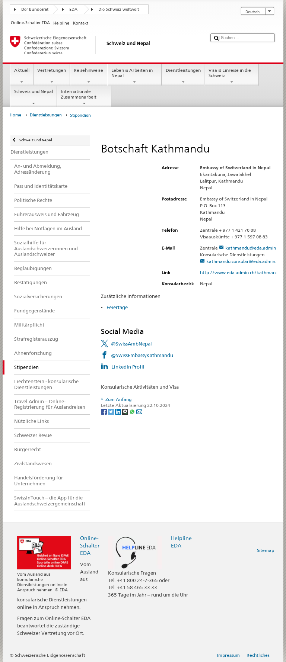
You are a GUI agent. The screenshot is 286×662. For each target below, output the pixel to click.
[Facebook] (104, 411)
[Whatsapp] (132, 411)
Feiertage (118, 307)
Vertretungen (51, 70)
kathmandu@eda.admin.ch (253, 247)
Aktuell (21, 70)
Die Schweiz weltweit (118, 9)
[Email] (139, 411)
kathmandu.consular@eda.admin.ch (243, 261)
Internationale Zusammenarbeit (78, 94)
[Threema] (125, 411)
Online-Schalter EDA (89, 545)
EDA (73, 9)
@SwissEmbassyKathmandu (142, 355)
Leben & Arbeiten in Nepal (132, 72)
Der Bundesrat (34, 9)
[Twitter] (111, 411)
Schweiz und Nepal (33, 91)
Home (15, 115)
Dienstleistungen (183, 70)
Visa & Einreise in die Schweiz (230, 72)
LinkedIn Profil (127, 367)
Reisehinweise (88, 70)
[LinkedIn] (118, 411)
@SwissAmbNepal (131, 344)
